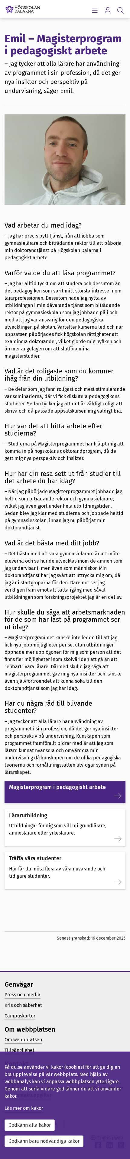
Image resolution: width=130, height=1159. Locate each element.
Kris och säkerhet (23, 1005)
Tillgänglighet (19, 1050)
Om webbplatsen (23, 1039)
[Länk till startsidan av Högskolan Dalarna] (23, 7)
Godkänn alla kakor (29, 1125)
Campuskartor (20, 1016)
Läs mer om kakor (24, 1108)
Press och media (23, 995)
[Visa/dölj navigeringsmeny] (94, 10)
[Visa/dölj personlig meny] (107, 10)
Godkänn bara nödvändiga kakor (44, 1141)
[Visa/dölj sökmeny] (120, 10)
